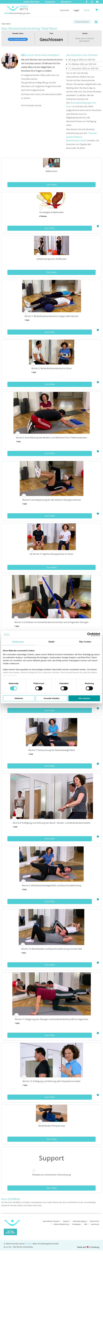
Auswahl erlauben (51, 698)
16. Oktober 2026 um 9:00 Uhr (82, 64)
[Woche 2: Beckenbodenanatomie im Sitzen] (98, 382)
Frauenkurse (50, 2)
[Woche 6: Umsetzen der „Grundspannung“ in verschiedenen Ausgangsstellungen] (98, 708)
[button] (96, 22)
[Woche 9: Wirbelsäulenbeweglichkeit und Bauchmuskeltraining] (98, 899)
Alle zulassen (84, 698)
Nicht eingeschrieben (17, 39)
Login (76, 10)
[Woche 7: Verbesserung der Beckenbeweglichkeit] (98, 764)
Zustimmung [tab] (17, 642)
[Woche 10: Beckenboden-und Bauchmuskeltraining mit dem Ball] (98, 963)
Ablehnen (19, 698)
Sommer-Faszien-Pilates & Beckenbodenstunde (81, 137)
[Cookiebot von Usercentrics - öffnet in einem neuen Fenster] (89, 634)
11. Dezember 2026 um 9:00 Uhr (83, 68)
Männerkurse (66, 2)
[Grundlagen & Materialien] (98, 226)
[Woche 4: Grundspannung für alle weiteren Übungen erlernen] (98, 514)
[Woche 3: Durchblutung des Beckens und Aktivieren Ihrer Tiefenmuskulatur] (98, 451)
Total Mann (6, 24)
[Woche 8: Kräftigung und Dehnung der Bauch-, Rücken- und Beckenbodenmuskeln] (98, 836)
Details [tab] (51, 642)
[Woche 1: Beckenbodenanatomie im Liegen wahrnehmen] (98, 330)
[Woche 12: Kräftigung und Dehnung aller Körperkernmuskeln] (98, 1095)
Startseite (64, 10)
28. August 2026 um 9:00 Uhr (81, 59)
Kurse (87, 10)
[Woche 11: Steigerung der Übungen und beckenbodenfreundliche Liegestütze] (98, 1033)
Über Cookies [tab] (85, 642)
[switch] (38, 688)
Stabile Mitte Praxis (31, 2)
